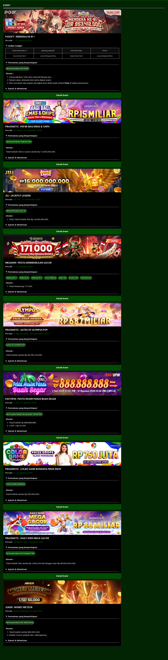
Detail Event (62, 95)
